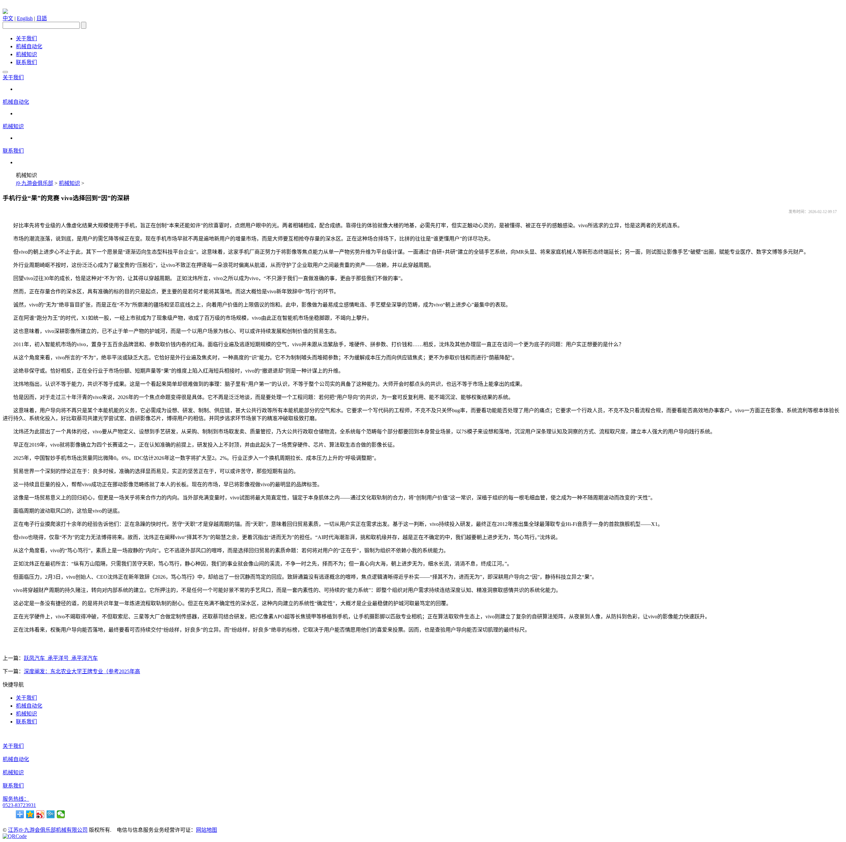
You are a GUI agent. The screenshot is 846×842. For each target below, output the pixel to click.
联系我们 (26, 62)
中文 (8, 18)
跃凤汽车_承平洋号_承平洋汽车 (61, 658)
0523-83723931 (19, 805)
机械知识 (26, 54)
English (25, 18)
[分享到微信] (61, 814)
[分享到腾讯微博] (51, 814)
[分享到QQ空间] (30, 814)
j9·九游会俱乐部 (34, 183)
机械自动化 (29, 46)
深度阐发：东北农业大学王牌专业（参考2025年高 (82, 671)
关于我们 (26, 38)
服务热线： (16, 799)
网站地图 (206, 830)
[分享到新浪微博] (40, 814)
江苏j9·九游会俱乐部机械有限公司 (48, 830)
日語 (41, 18)
